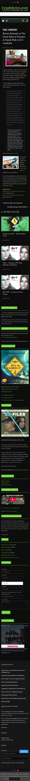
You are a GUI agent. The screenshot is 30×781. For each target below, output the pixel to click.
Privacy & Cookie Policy (7, 740)
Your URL (4, 581)
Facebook (21, 182)
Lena (12, 47)
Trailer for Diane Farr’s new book (12, 203)
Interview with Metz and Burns (9, 695)
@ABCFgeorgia (9, 185)
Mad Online (4, 550)
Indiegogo (22, 650)
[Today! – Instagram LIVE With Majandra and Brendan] (15, 247)
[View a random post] (27, 21)
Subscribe (24, 751)
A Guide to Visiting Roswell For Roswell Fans (12, 675)
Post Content (5, 599)
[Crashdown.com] (3, 21)
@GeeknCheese (8, 391)
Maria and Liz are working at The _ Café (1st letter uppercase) (11, 593)
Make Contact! (4, 483)
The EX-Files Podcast (11, 511)
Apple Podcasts (19, 470)
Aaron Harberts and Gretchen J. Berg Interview (13, 698)
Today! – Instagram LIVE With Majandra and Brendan (12, 264)
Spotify (27, 470)
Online (5, 738)
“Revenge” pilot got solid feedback (17, 207)
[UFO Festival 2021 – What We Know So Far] (15, 218)
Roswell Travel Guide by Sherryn (9, 685)
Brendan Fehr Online (6, 544)
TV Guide (16, 153)
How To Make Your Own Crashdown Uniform (13, 678)
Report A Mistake (5, 481)
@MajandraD (23, 176)
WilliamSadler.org (5, 552)
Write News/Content (6, 485)
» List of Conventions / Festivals (9, 337)
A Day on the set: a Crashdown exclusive (11, 692)
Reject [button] (17, 779)
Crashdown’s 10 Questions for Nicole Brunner (13, 688)
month (22, 762)
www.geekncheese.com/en (10, 389)
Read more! (4, 727)
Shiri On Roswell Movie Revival (9, 682)
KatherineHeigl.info (6, 547)
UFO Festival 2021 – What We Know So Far (14, 235)
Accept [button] (11, 779)
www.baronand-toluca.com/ (8, 555)
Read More (23, 779)
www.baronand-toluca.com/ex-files (10, 557)
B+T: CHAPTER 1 (5, 508)
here (27, 341)
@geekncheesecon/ (9, 395)
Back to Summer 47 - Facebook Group (13, 400)
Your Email (4, 575)
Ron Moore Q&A (5, 701)
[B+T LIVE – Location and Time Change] (15, 276)
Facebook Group (8, 397)
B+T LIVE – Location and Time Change (13, 293)
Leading (5, 29)
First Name (4, 750)
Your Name (4, 569)
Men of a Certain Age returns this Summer (13, 195)
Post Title (4, 586)
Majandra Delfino (12, 29)
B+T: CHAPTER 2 (15, 508)
